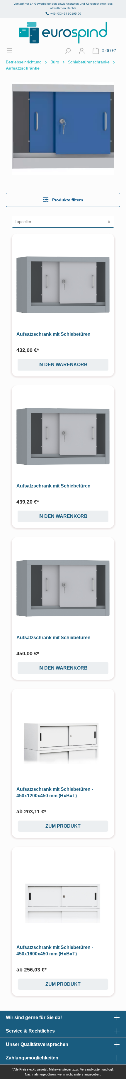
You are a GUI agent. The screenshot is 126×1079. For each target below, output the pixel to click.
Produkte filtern (67, 200)
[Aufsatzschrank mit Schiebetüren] (63, 284)
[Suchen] (68, 51)
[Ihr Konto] (82, 51)
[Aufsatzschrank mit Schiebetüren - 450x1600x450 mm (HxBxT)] (63, 897)
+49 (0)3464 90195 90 (65, 13)
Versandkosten (90, 1069)
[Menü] (12, 50)
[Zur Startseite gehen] (63, 32)
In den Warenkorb (63, 364)
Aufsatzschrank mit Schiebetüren (53, 334)
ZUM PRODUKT (63, 826)
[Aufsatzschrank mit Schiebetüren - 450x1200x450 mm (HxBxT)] (63, 739)
